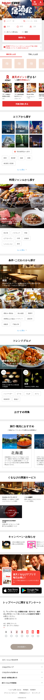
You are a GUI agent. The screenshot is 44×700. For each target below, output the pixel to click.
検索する (22, 37)
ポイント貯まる (12, 32)
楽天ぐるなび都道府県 (10, 660)
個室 (26, 32)
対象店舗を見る (22, 104)
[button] (3, 10)
